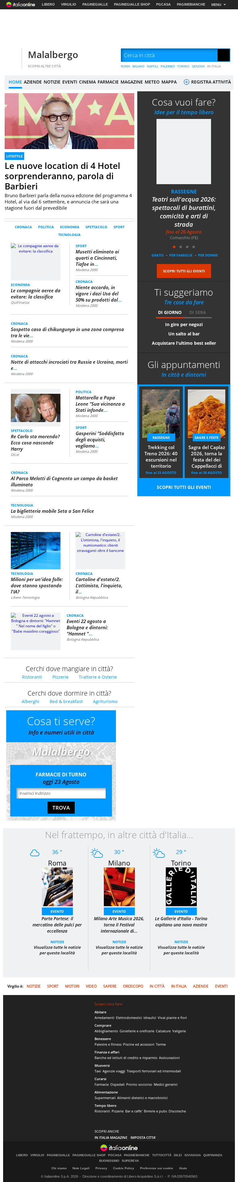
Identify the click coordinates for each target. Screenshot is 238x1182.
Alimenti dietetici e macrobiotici (142, 1097)
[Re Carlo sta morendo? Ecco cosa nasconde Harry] (35, 405)
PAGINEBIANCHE (191, 4)
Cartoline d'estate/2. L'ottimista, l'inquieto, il (99, 585)
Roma (57, 862)
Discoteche (177, 1111)
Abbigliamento (106, 1031)
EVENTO (57, 911)
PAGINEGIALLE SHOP (132, 4)
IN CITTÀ (157, 986)
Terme (161, 1044)
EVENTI (69, 82)
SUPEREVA (130, 1160)
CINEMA (87, 82)
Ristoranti (32, 677)
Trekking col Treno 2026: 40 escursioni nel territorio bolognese (161, 457)
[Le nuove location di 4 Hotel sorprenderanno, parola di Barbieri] (69, 129)
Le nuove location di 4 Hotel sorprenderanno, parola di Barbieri (62, 176)
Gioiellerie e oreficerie (137, 1031)
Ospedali (117, 1084)
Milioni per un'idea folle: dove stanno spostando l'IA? (37, 585)
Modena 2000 (86, 269)
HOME (15, 82)
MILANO (138, 66)
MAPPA (169, 82)
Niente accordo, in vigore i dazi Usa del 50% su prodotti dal (98, 293)
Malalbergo (53, 54)
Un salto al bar (184, 334)
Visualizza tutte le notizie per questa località (57, 950)
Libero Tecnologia (25, 597)
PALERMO (168, 66)
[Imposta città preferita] (12, 55)
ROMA (125, 66)
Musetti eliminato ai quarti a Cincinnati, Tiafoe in (97, 257)
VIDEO (91, 986)
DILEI (178, 1155)
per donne (208, 255)
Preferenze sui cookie (156, 1168)
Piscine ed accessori (138, 1044)
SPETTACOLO (96, 227)
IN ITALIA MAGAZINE (111, 1137)
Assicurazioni (169, 1057)
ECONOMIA (69, 227)
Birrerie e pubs (155, 1111)
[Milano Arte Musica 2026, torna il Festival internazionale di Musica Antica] (119, 886)
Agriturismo (105, 701)
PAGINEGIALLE (95, 4)
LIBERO (48, 4)
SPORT (118, 227)
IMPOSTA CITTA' (143, 1137)
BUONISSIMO (109, 1160)
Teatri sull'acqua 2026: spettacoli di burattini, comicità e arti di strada (184, 212)
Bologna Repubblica (92, 597)
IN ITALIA (214, 66)
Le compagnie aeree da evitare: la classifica (35, 293)
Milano (119, 862)
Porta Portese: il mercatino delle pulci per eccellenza (57, 925)
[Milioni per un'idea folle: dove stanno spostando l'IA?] (35, 550)
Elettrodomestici (129, 1017)
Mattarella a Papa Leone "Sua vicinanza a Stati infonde (100, 403)
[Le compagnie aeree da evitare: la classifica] (36, 261)
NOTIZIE (52, 82)
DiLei (15, 454)
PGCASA (163, 4)
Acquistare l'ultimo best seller (184, 343)
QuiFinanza (20, 302)
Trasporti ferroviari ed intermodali (154, 1071)
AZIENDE (33, 82)
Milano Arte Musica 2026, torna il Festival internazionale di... (119, 925)
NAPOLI (152, 66)
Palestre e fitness (108, 1044)
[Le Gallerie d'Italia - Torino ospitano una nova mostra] (181, 886)
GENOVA (198, 66)
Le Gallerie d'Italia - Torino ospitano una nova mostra (181, 922)
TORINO (183, 66)
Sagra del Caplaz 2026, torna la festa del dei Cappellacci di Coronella (206, 457)
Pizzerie (60, 677)
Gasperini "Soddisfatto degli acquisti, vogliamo (100, 439)
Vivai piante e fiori (172, 1017)
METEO (152, 82)
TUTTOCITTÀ (161, 1155)
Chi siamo (59, 1168)
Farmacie (102, 1084)
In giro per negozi (184, 324)
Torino (181, 862)
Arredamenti (104, 1017)
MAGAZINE (132, 82)
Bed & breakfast (66, 701)
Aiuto (183, 1168)
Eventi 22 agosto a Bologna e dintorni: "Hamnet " (87, 627)
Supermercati (105, 1097)
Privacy (101, 1168)
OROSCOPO (133, 986)
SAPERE (110, 986)
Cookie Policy (123, 1168)
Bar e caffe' (133, 1111)
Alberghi (30, 701)
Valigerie (179, 1031)
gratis (158, 255)
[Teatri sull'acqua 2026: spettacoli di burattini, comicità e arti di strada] (183, 151)
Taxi (98, 1071)
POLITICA (46, 227)
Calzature (163, 1031)
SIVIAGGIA (192, 1155)
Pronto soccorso (139, 1084)
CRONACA (23, 227)
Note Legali (81, 1168)
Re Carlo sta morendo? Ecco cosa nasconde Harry (35, 442)
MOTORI (72, 986)
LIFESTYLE (14, 156)
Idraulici (149, 1017)
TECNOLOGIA (69, 234)
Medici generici (166, 1084)
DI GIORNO (170, 312)
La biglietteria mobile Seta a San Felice (52, 511)
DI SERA (197, 312)
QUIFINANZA (212, 1155)
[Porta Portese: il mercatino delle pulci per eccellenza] (57, 886)
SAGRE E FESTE (206, 437)
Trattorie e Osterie (98, 677)
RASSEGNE (184, 191)
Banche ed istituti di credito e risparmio (126, 1057)
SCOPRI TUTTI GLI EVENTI (184, 271)
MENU (216, 5)
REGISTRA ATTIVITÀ (210, 82)
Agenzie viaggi (114, 1071)
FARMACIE (108, 82)
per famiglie (180, 255)
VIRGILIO (68, 4)
